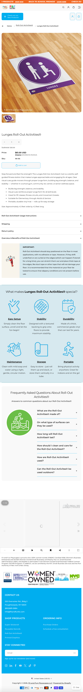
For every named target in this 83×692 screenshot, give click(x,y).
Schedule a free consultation (55, 629)
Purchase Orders (50, 625)
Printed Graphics (12, 638)
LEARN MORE (58, 2)
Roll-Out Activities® (24, 25)
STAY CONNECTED (15, 645)
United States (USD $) (42, 678)
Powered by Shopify (62, 683)
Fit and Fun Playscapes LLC (40, 683)
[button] (9, 121)
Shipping (18, 155)
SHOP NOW (17, 2)
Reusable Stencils (12, 629)
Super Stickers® (12, 625)
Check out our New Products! (13, 16)
